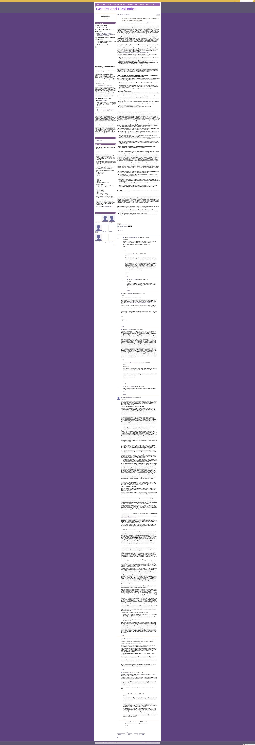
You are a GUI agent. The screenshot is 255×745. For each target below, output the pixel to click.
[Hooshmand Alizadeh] (112, 237)
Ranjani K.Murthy (129, 293)
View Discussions (151, 22)
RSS (117, 737)
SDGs (145, 22)
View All (114, 245)
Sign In (238, 0)
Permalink (123, 237)
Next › (143, 734)
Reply (124, 250)
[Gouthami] (112, 228)
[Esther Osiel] (105, 228)
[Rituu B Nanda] (119, 21)
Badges (143, 742)
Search (253, 0)
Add (159, 14)
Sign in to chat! (245, 744)
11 (139, 734)
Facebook (126, 226)
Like (119, 224)
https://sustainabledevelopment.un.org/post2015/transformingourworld (135, 52)
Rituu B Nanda (129, 22)
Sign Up (234, 0)
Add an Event (99, 140)
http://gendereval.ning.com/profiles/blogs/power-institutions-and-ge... (139, 302)
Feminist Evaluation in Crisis (103, 85)
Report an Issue (149, 742)
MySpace (120, 226)
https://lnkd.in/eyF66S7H (107, 206)
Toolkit (110, 85)
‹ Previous (120, 734)
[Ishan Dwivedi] (98, 218)
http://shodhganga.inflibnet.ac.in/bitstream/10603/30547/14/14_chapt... (135, 516)
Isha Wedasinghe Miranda (133, 237)
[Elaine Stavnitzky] (105, 237)
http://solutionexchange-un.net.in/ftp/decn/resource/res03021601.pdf (134, 414)
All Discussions (120, 14)
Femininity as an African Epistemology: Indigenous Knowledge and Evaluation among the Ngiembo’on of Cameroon (106, 34)
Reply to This (120, 230)
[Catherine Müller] (98, 228)
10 (137, 734)
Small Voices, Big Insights (102, 27)
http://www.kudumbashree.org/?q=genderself (129, 517)
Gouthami (110, 231)
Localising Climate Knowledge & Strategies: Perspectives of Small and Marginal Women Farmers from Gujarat (105, 110)
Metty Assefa (97, 241)
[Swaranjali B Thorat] (112, 218)
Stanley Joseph (129, 638)
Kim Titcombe (129, 329)
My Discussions (127, 14)
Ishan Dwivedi (98, 222)
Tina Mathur (128, 397)
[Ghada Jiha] (105, 218)
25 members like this (125, 224)
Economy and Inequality (102, 100)
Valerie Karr (132, 253)
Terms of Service (157, 742)
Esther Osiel (104, 231)
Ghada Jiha (104, 222)
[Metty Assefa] (98, 237)
